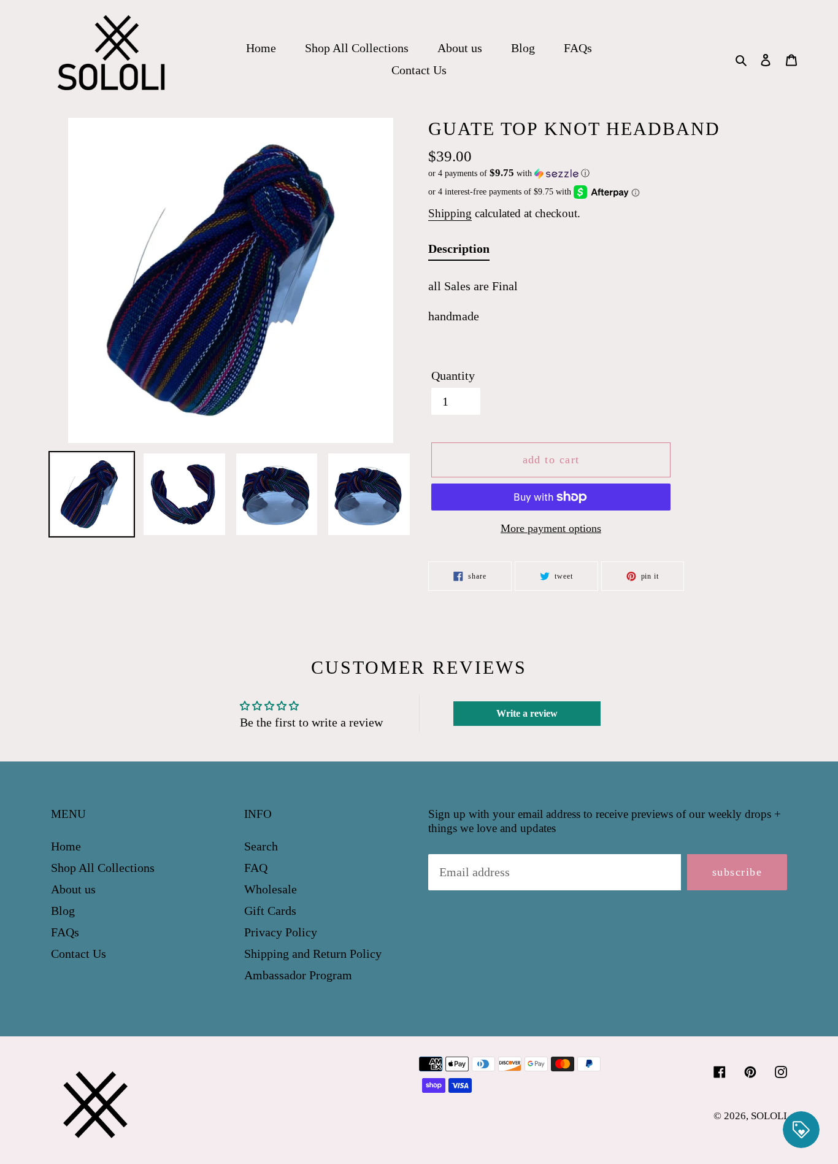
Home (66, 846)
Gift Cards (270, 910)
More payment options (551, 528)
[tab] (459, 251)
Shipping (450, 213)
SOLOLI (769, 1116)
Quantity (453, 375)
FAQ (255, 867)
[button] (509, 173)
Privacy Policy (280, 932)
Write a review (527, 713)
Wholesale (270, 889)
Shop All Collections (103, 867)
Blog (63, 910)
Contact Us (78, 953)
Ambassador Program (298, 975)
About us (73, 889)
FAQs (65, 932)
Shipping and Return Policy (313, 953)
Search (261, 846)
